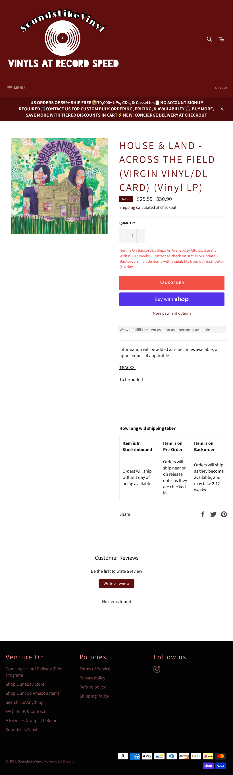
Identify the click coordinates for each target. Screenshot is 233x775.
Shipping (127, 207)
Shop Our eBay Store (25, 684)
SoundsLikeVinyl (21, 729)
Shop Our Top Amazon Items (33, 693)
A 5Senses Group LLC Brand (32, 720)
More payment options (172, 313)
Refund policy (93, 687)
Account (221, 88)
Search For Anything (24, 702)
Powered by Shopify (59, 761)
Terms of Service (95, 669)
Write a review (116, 583)
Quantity (127, 223)
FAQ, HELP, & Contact (25, 711)
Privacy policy (92, 678)
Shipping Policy (94, 696)
